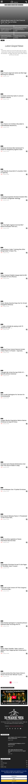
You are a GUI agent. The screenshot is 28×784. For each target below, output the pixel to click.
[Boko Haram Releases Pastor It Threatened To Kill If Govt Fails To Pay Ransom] (14, 505)
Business (13, 4)
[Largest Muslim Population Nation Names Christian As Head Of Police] (14, 410)
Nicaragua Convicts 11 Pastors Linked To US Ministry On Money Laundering (7, 29)
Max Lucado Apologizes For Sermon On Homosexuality (12, 395)
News (2, 71)
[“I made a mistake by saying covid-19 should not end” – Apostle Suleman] (14, 317)
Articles (9, 4)
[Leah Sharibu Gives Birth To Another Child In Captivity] (14, 162)
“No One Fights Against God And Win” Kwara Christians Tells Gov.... (12, 225)
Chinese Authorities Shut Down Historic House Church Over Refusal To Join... (13, 673)
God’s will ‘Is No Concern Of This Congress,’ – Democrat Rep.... (14, 588)
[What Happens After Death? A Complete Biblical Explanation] (4, 739)
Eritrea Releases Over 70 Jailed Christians (13, 489)
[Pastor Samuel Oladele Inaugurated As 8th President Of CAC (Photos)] (14, 265)
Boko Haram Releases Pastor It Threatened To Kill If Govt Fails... (14, 516)
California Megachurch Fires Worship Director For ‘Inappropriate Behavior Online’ (20, 29)
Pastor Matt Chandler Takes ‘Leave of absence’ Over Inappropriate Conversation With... (13, 650)
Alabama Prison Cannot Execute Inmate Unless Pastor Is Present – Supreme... (13, 350)
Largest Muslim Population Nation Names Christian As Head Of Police (13, 421)
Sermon (2, 764)
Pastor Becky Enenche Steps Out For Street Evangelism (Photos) (14, 304)
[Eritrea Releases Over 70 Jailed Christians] (14, 479)
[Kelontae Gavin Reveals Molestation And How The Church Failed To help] (14, 445)
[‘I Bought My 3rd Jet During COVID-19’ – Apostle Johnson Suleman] (14, 363)
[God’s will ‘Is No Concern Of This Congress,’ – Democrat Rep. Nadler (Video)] (14, 578)
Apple (6, 4)
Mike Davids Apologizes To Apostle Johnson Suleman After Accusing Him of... (14, 623)
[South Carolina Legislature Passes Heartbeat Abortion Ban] (14, 530)
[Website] (15, 728)
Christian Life (20, 4)
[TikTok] (12, 728)
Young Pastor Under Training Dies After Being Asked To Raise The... (13, 250)
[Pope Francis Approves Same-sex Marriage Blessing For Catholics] (14, 64)
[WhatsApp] (18, 728)
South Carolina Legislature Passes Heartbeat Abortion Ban (11, 539)
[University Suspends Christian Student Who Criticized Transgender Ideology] (14, 187)
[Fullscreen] (25, 703)
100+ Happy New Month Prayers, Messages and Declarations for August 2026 (17, 751)
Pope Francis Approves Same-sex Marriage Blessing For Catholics (14, 73)
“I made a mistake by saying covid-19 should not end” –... (12, 327)
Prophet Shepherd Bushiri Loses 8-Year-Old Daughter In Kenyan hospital (7, 36)
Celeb (16, 4)
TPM (1, 23)
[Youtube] (20, 728)
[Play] (2, 703)
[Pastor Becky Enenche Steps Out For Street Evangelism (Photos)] (14, 292)
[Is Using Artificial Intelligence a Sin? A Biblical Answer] (4, 746)
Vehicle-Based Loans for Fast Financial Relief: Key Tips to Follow (13, 21)
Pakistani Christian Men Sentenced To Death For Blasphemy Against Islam (12, 148)
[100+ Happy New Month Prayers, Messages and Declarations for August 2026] (4, 753)
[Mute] (23, 703)
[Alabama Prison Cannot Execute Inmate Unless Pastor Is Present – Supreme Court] (14, 340)
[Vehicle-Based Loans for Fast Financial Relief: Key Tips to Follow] (14, 15)
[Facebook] (7, 728)
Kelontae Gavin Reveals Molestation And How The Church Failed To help (13, 464)
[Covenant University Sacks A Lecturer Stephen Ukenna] (14, 87)
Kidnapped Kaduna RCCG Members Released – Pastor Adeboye (20, 36)
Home (6, 40)
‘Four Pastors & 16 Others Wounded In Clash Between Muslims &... (12, 124)
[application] (14, 697)
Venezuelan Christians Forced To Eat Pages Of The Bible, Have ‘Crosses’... (14, 565)
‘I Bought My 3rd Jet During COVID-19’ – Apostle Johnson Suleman (13, 373)
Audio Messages (4, 762)
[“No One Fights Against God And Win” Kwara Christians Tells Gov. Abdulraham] (14, 214)
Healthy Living (3, 766)
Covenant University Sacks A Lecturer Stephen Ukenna (12, 96)
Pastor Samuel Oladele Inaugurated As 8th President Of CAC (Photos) (14, 276)
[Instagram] (10, 728)
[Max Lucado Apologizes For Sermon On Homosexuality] (14, 386)
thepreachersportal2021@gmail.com (16, 726)
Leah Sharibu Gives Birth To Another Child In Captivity (14, 171)
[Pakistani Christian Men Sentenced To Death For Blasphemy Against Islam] (14, 139)
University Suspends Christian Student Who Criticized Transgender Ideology (14, 197)
